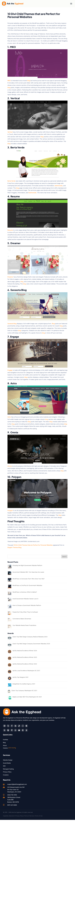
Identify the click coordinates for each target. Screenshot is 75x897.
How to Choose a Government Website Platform (27, 605)
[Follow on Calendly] (22, 725)
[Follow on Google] (8, 730)
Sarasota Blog (12, 323)
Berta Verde (11, 181)
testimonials (59, 185)
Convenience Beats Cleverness (22, 618)
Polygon (10, 510)
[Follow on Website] (26, 730)
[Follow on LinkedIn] (15, 725)
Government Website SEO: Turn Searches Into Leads (28, 572)
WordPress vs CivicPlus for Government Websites (27, 585)
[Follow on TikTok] (19, 725)
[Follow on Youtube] (19, 730)
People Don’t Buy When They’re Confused (25, 612)
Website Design (7, 760)
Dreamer (10, 277)
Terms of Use (39, 816)
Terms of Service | (29, 816)
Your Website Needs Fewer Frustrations (24, 625)
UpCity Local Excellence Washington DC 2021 (26, 670)
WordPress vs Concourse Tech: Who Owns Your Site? (28, 578)
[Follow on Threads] (22, 730)
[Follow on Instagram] (4, 725)
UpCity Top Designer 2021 (20, 677)
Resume (10, 230)
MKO (9, 80)
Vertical (10, 132)
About (5, 745)
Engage (10, 370)
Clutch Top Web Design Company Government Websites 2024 (31, 643)
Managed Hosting (8, 769)
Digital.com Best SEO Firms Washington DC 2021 (27, 697)
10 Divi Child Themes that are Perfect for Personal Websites (33, 545)
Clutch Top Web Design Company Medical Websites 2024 (30, 636)
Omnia (10, 466)
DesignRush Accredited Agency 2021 (24, 684)
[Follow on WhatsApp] (15, 730)
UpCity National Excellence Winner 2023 (25, 657)
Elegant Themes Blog (14, 547)
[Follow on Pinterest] (11, 730)
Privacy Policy (7, 772)
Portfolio (5, 739)
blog (28, 80)
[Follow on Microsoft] (26, 725)
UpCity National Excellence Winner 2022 (25, 664)
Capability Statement (8, 816)
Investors (6, 775)
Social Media (7, 763)
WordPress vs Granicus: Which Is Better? (25, 592)
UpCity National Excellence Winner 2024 (25, 650)
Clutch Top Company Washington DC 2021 (24, 690)
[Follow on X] (8, 725)
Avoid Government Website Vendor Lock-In (25, 598)
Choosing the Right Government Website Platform (27, 565)
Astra (9, 417)
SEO (4, 766)
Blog (53, 323)
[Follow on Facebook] (11, 725)
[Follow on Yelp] (4, 730)
